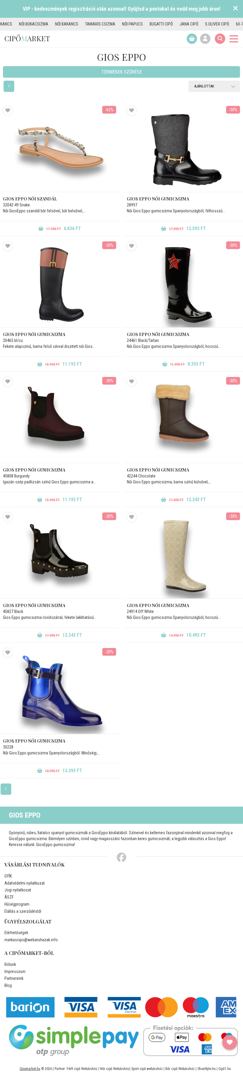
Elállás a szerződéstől (22, 911)
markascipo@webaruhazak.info (31, 939)
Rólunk (10, 964)
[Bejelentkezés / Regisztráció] (205, 39)
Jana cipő (169, 24)
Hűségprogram (16, 904)
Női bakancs (47, 24)
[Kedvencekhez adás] (7, 110)
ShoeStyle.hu (206, 1069)
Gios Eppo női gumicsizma (158, 199)
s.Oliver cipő (198, 24)
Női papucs (113, 24)
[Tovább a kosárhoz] (192, 39)
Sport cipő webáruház (147, 1069)
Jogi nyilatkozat (17, 890)
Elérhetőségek (16, 932)
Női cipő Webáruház (115, 1069)
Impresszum (14, 971)
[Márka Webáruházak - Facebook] (121, 857)
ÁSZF (9, 897)
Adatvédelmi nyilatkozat (24, 883)
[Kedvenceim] (229, 1042)
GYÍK (8, 876)
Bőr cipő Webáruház (180, 1069)
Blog (8, 985)
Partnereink (13, 978)
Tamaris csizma (81, 24)
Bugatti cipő (142, 24)
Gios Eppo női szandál (30, 199)
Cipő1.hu (224, 1069)
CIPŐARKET (27, 38)
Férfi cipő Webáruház (82, 1069)
